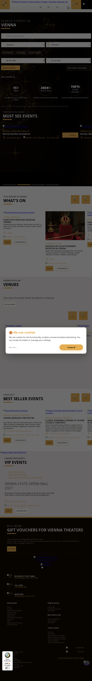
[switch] (7, 668)
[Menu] (11, 652)
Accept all (71, 347)
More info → (13, 347)
